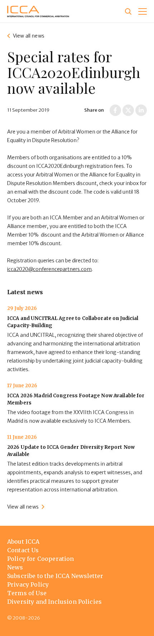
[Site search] (128, 11)
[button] (142, 11)
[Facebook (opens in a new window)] (115, 110)
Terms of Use (27, 593)
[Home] (38, 11)
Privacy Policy (28, 584)
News (15, 567)
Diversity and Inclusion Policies (54, 601)
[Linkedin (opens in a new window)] (141, 110)
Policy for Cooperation (40, 558)
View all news (28, 36)
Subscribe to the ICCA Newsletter (55, 575)
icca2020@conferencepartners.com (49, 269)
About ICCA (23, 541)
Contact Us (23, 550)
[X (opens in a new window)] (128, 110)
